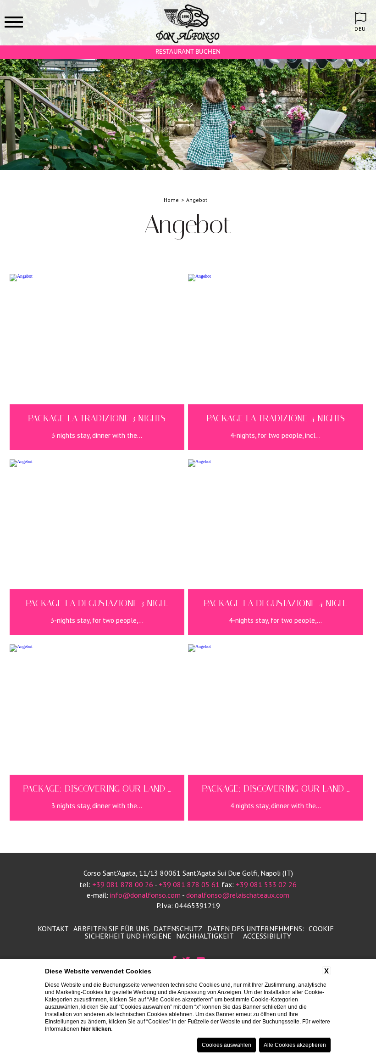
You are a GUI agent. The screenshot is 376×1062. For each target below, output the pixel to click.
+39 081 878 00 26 (122, 884)
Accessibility (267, 935)
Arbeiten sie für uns (111, 928)
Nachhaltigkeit (205, 935)
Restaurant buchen (188, 52)
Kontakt (53, 928)
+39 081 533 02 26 (266, 884)
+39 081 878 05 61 (189, 884)
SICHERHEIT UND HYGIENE (128, 935)
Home (171, 199)
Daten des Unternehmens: (255, 928)
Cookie (321, 928)
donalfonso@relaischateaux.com (237, 895)
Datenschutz (178, 928)
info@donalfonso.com (145, 895)
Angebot (196, 199)
